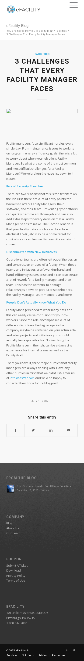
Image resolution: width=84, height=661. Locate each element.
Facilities (61, 30)
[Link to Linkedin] (67, 650)
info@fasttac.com (22, 378)
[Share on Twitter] (33, 430)
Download (13, 570)
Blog (9, 523)
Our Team (13, 533)
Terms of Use (15, 580)
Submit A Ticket (17, 565)
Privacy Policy (15, 575)
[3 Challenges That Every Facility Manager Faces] (42, 122)
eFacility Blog (17, 25)
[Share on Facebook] (15, 430)
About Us (12, 528)
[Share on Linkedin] (51, 430)
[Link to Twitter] (74, 650)
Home (29, 30)
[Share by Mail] (68, 430)
